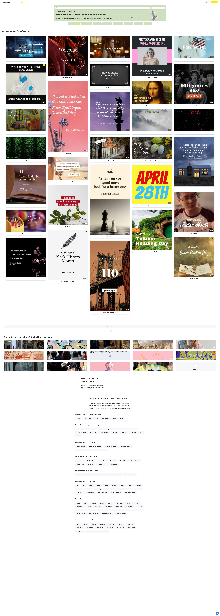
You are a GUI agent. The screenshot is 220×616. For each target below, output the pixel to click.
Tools (45, 2)
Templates (29, 2)
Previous (102, 331)
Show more (110, 326)
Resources (52, 2)
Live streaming (17, 2)
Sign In (207, 2)
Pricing (59, 2)
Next (118, 331)
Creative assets (37, 2)
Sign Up (214, 2)
